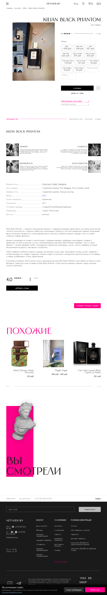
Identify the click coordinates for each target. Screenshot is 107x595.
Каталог (17, 8)
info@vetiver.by (12, 537)
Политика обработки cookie (12, 592)
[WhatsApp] (16, 532)
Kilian (25, 8)
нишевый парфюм (43, 540)
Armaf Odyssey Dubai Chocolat (23, 371)
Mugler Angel (61, 370)
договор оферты (78, 538)
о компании (59, 530)
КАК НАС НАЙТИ (60, 562)
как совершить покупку (80, 530)
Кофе (54, 184)
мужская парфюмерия (42, 549)
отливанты (40, 544)
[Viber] (13, 527)
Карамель (62, 184)
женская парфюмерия (42, 535)
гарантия (74, 534)
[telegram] (12, 532)
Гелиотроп (46, 184)
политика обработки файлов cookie (83, 549)
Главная (9, 8)
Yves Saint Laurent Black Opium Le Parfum (89, 371)
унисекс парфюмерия (42, 555)
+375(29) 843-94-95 (16, 528)
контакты (58, 526)
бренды (39, 530)
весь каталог (41, 526)
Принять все (95, 590)
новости (57, 534)
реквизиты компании (58, 539)
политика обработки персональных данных (80, 543)
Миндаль (67, 188)
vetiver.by (53, 4)
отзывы (57, 550)
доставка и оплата (59, 545)
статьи (74, 526)
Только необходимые (74, 590)
